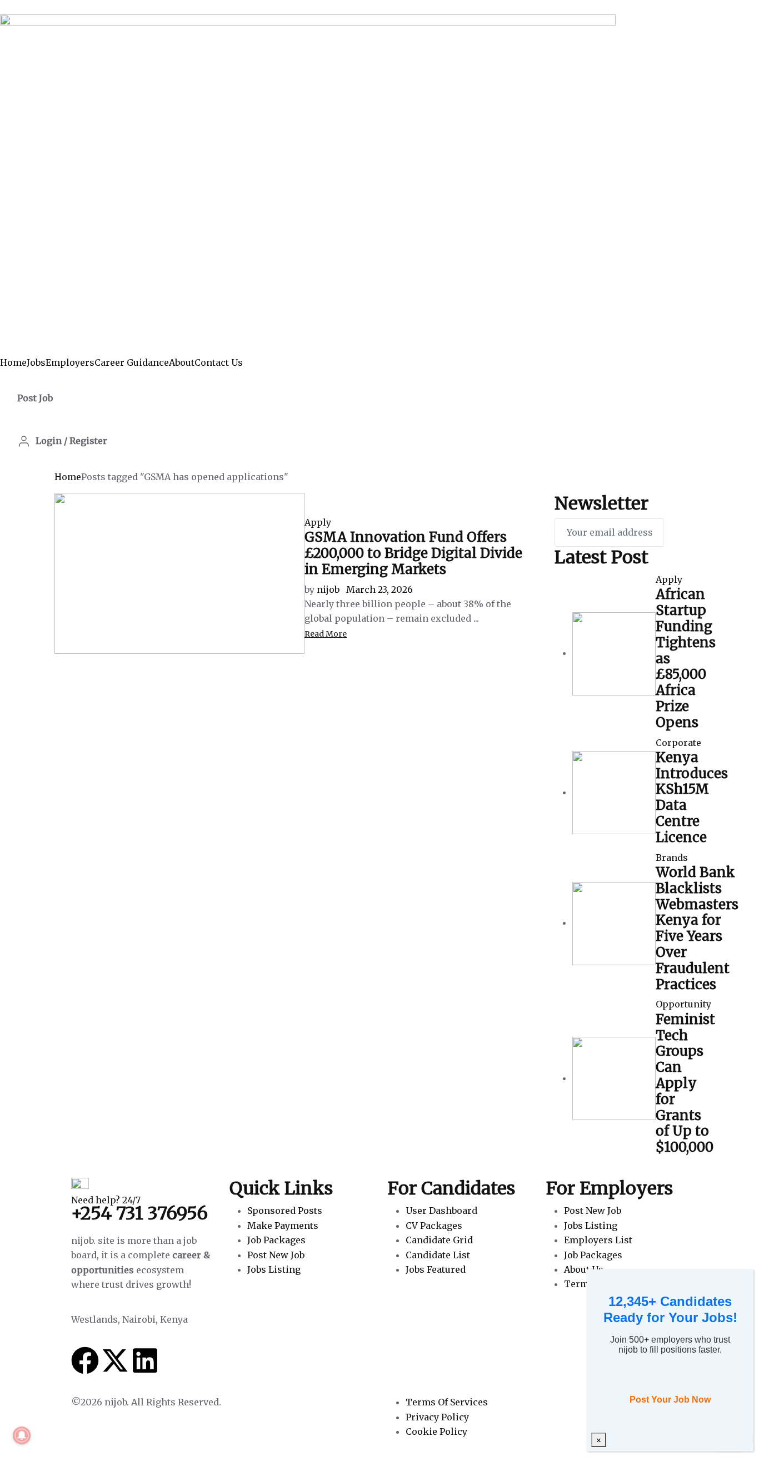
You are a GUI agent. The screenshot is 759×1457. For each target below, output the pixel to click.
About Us (583, 1269)
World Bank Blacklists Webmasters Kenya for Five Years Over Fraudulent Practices (697, 928)
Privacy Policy (437, 1417)
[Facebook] (85, 1360)
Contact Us (218, 362)
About (181, 362)
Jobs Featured (436, 1269)
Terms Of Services (447, 1402)
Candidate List (438, 1255)
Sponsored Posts (284, 1210)
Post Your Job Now (670, 1399)
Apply (317, 522)
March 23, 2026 (379, 589)
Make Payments (282, 1225)
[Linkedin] (145, 1360)
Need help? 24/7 (106, 1200)
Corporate (678, 742)
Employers (70, 362)
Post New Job (275, 1255)
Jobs (36, 362)
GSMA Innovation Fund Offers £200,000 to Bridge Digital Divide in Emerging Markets (413, 553)
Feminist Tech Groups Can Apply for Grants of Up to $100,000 (685, 1083)
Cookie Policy (436, 1431)
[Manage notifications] (22, 1435)
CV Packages (434, 1225)
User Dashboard (441, 1210)
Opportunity (683, 1004)
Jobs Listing (274, 1269)
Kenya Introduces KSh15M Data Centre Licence (692, 797)
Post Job (35, 398)
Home (13, 362)
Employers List (598, 1240)
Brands (672, 857)
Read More (325, 634)
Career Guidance (131, 362)
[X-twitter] (115, 1360)
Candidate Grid (439, 1240)
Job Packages (276, 1240)
